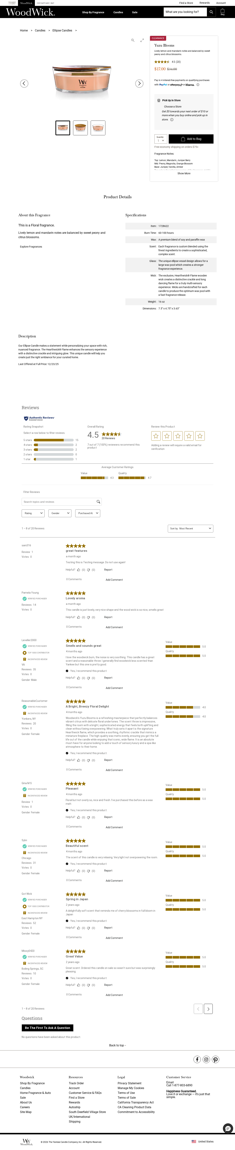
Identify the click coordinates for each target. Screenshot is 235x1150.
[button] (221, 3)
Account (74, 1088)
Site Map (26, 1112)
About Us (26, 1102)
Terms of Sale (127, 1097)
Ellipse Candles (63, 30)
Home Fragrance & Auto (35, 1093)
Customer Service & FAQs (85, 1093)
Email (170, 1082)
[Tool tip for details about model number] (171, 119)
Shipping (74, 1121)
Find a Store (76, 1097)
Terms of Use (126, 1093)
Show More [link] (184, 173)
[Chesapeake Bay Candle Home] (45, 3)
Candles (118, 12)
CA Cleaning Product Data (134, 1107)
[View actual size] (133, 40)
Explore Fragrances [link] (31, 246)
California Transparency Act (136, 1102)
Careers (25, 1107)
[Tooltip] (198, 84)
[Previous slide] (24, 83)
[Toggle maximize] (142, 40)
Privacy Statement (129, 1083)
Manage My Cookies (131, 1088)
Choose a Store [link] (172, 106)
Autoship (74, 1107)
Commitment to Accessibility (136, 1112)
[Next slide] (139, 83)
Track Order (76, 1083)
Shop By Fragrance (93, 12)
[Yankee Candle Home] (12, 3)
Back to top (117, 1045)
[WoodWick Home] (26, 3)
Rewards (74, 1102)
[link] (186, 3)
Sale (135, 12)
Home (24, 30)
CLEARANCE (158, 38)
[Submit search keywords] (211, 12)
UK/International (79, 1117)
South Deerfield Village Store (87, 1112)
